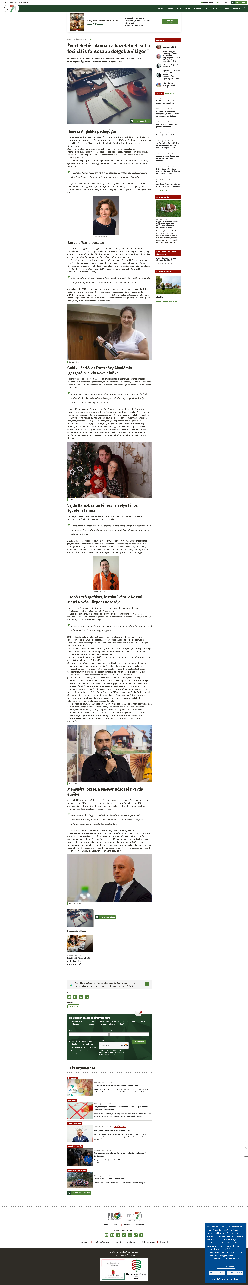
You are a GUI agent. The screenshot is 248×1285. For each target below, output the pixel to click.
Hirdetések (164, 1242)
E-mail (112, 1031)
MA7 (106, 1225)
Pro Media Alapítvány (102, 1242)
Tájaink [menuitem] (171, 8)
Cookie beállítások (148, 1242)
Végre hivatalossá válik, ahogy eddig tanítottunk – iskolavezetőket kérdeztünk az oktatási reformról (171, 75)
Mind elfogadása (235, 1273)
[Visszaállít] (246, 1153)
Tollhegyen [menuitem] (225, 8)
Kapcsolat (118, 1242)
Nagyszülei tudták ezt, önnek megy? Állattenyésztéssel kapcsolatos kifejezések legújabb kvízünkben (167, 224)
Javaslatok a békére (170, 47)
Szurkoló (140, 1225)
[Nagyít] (246, 1142)
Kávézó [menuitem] (214, 8)
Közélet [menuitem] (161, 8)
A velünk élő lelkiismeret (134, 26)
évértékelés (73, 1006)
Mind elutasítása (217, 1273)
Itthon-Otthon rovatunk (166, 302)
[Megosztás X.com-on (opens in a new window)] (87, 997)
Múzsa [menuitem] (187, 8)
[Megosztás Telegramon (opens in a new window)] (81, 997)
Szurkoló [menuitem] (197, 8)
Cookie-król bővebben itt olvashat (226, 1279)
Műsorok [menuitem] (236, 8)
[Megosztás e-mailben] (69, 997)
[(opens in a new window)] (106, 1235)
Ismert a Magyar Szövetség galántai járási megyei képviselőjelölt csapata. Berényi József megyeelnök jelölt (171, 56)
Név (70, 1031)
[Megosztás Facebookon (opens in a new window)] (75, 997)
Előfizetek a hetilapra (170, 21)
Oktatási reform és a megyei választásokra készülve (166, 259)
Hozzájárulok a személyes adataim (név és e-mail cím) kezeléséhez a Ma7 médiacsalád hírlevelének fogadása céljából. (83, 1047)
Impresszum (84, 1242)
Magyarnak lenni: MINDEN (134, 18)
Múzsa (127, 1225)
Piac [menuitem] (206, 8)
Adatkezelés (131, 1242)
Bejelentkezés (208, 2)
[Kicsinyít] (246, 1148)
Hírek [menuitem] (179, 8)
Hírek (116, 1225)
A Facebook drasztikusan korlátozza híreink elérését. (90, 1022)
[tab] (159, 93)
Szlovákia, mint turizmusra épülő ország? (169, 85)
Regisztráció (224, 2)
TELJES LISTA (162, 190)
